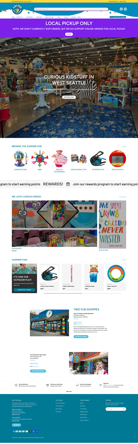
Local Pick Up (83, 408)
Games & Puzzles (49, 17)
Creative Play (29, 17)
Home (13, 17)
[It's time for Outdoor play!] (24, 269)
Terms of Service (84, 420)
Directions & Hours (69, 97)
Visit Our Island (59, 406)
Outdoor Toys (98, 170)
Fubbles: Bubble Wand (68, 286)
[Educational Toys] (78, 158)
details (69, 34)
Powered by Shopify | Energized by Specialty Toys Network (33, 437)
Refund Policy (83, 414)
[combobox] (71, 9)
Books (59, 17)
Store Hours (79, 324)
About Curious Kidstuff (38, 371)
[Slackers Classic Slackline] (49, 273)
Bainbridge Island (113, 1)
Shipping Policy (84, 411)
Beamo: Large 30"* (112, 286)
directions (76, 318)
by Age (66, 17)
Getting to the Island (81, 336)
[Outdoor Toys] (98, 158)
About (78, 17)
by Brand (73, 17)
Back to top (69, 391)
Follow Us (16, 425)
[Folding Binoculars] (94, 273)
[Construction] (20, 158)
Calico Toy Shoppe (18, 437)
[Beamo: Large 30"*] (116, 273)
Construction (20, 170)
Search (82, 403)
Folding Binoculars (90, 286)
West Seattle (123, 1)
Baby (40, 170)
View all (124, 146)
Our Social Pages (110, 385)
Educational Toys (78, 170)
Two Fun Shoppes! (60, 403)
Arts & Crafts (117, 170)
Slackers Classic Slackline (47, 286)
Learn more (30, 1)
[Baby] (39, 158)
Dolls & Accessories (59, 171)
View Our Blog (122, 196)
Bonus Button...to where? (24, 289)
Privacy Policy (83, 417)
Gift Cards (82, 406)
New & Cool (19, 17)
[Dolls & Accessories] (59, 158)
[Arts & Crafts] (117, 158)
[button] (125, 9)
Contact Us (58, 411)
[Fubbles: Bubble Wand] (71, 273)
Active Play (39, 17)
